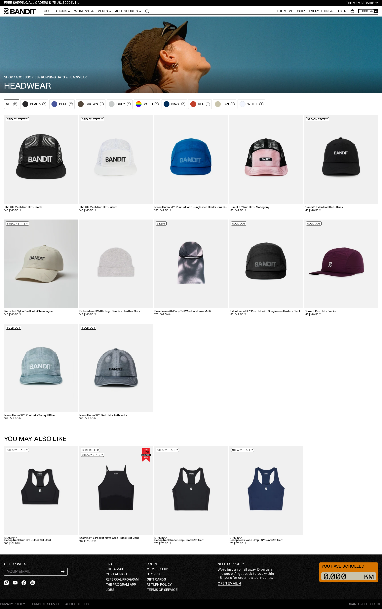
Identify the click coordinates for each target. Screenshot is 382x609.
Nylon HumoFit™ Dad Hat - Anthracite (103, 415)
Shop (8, 77)
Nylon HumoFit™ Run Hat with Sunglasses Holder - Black (265, 311)
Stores (153, 574)
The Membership (360, 3)
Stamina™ (11, 538)
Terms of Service (162, 590)
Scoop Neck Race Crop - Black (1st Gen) (179, 540)
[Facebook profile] (23, 582)
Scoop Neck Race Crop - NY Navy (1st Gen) (256, 540)
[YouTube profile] (15, 582)
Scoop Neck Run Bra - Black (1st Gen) (27, 540)
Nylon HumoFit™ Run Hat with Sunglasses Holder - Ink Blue (190, 207)
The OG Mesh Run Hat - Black (23, 207)
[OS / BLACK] (341, 159)
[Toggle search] (147, 11)
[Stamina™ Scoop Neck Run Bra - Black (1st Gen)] (41, 490)
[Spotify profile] (32, 582)
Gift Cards (156, 580)
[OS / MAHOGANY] (266, 159)
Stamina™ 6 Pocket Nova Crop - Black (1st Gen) (109, 538)
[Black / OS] (41, 159)
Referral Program (122, 580)
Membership (157, 569)
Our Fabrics (116, 574)
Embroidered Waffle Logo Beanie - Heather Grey (109, 311)
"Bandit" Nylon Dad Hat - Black (324, 207)
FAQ (109, 564)
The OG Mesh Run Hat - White (98, 207)
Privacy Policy (12, 604)
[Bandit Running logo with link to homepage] (24, 11)
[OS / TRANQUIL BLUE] (41, 368)
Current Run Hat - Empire (320, 311)
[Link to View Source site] (365, 604)
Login (341, 11)
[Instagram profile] (6, 582)
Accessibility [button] (77, 604)
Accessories (27, 77)
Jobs (110, 590)
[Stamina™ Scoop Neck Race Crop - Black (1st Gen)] (191, 490)
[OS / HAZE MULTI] (191, 264)
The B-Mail (115, 569)
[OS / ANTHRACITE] (116, 368)
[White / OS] (116, 159)
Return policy (159, 585)
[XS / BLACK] (116, 490)
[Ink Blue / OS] (191, 159)
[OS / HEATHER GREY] (116, 264)
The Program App (121, 585)
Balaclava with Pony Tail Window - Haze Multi (182, 311)
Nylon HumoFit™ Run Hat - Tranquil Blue (29, 415)
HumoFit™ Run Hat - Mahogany (249, 207)
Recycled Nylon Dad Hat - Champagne (28, 311)
